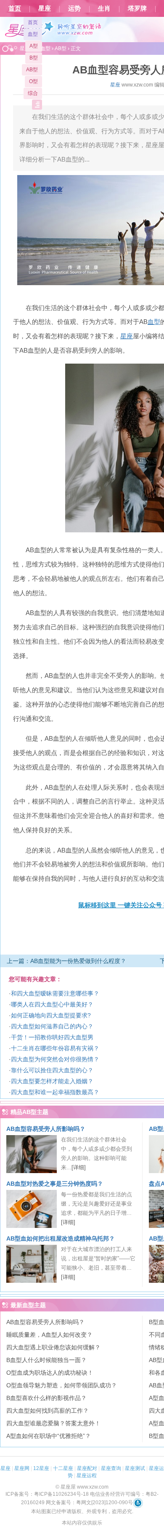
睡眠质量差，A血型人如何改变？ (49, 1334)
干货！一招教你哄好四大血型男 (52, 1037)
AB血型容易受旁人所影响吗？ (45, 1128)
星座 (44, 8)
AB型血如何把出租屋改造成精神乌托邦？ (60, 1238)
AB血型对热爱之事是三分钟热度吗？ (54, 1183)
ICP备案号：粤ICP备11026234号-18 (47, 1494)
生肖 (104, 8)
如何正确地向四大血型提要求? (51, 1015)
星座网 (21, 1468)
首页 (14, 8)
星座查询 (111, 1468)
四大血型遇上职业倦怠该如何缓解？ (53, 1347)
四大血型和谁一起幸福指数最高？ (55, 1092)
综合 (33, 93)
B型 (33, 58)
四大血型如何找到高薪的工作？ (47, 1410)
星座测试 (135, 1468)
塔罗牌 (137, 8)
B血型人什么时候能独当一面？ (46, 1360)
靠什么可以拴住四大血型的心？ (52, 1070)
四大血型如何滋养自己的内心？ (52, 1026)
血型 (33, 34)
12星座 (41, 1468)
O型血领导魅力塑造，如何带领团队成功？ (61, 1385)
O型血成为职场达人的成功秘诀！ (49, 1372)
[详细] (78, 1167)
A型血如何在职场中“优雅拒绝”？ (48, 1435)
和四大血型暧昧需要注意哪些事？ (55, 993)
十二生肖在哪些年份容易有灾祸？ (55, 1048)
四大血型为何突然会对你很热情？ (55, 1059)
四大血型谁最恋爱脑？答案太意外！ (53, 1423)
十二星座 (63, 1468)
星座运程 (87, 1475)
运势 (74, 8)
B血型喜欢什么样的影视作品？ (46, 1398)
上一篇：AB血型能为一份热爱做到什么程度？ (66, 961)
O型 (33, 81)
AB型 (32, 70)
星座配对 (87, 1468)
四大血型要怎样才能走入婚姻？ (52, 1081)
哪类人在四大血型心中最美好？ (52, 1004)
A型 (33, 46)
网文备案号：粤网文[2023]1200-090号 (89, 1502)
